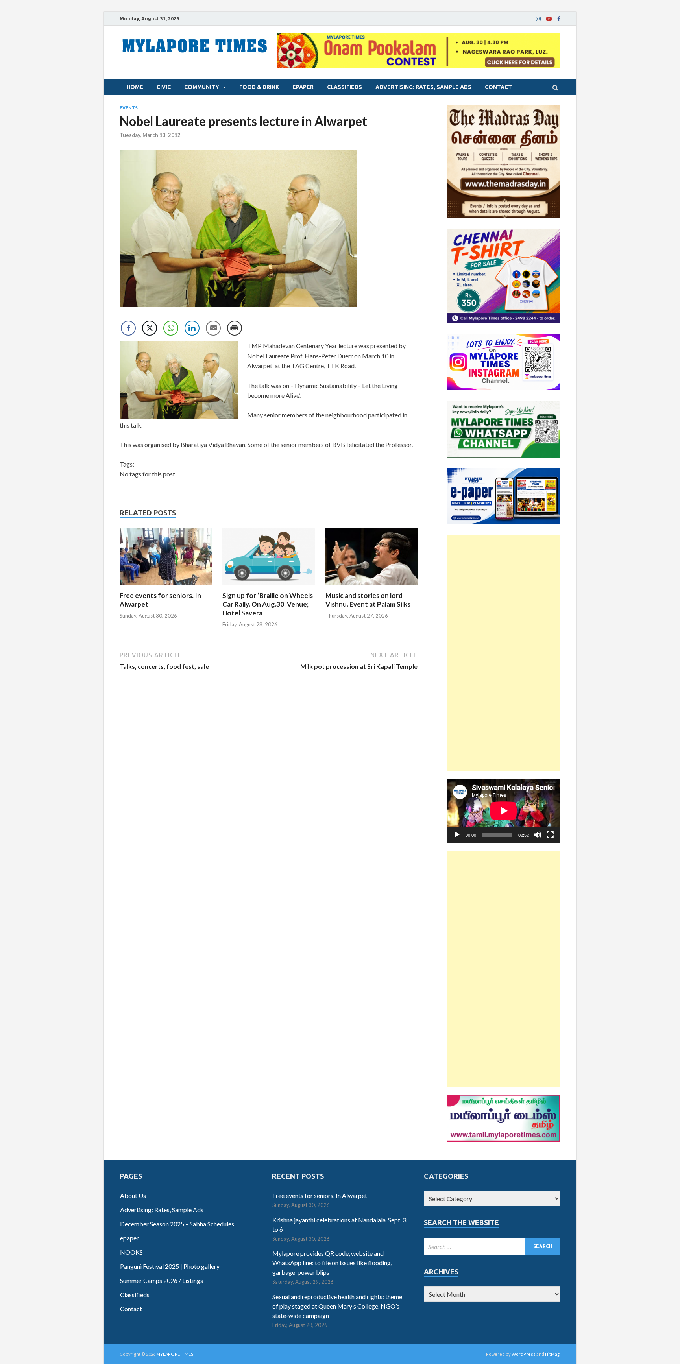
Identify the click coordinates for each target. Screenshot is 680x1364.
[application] (503, 811)
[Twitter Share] (149, 328)
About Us (133, 1195)
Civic (164, 87)
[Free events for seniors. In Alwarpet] (166, 586)
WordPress (524, 1354)
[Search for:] (492, 1246)
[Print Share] (234, 328)
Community (201, 87)
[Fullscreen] (550, 835)
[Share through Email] (213, 328)
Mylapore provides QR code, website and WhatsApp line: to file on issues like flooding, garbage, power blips (332, 1263)
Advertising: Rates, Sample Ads (423, 87)
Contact (498, 87)
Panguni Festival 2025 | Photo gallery (170, 1266)
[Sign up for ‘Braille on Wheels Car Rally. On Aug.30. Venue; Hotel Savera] (268, 586)
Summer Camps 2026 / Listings (161, 1280)
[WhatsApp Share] (170, 328)
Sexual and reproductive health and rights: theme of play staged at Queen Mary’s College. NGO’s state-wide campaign (337, 1306)
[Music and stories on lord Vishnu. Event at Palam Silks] (371, 586)
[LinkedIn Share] (192, 328)
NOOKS (131, 1252)
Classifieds (344, 87)
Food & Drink (259, 87)
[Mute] (537, 835)
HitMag (552, 1354)
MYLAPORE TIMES (175, 1354)
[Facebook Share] (128, 328)
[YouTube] (549, 18)
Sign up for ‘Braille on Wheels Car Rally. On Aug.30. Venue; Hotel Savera (267, 604)
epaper (303, 87)
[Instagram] (538, 18)
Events (129, 107)
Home (134, 87)
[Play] (457, 835)
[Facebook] (558, 18)
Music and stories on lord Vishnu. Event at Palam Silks (367, 599)
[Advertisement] (503, 653)
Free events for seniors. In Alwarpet (319, 1195)
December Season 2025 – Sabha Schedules (177, 1223)
